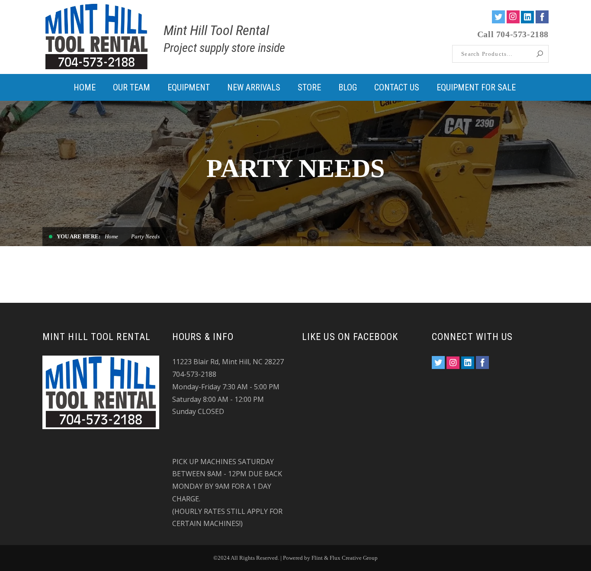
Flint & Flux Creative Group (345, 558)
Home (111, 236)
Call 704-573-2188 (513, 34)
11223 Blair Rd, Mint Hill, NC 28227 (228, 361)
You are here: (78, 236)
